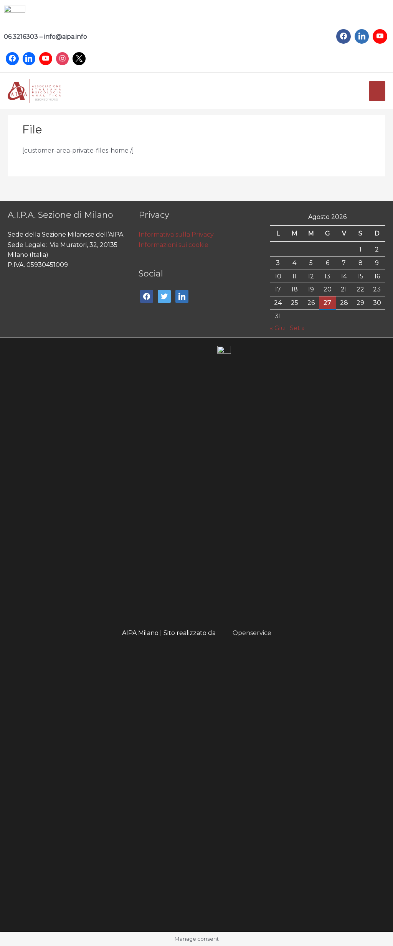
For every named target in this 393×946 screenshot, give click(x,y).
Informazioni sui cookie (173, 244)
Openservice (252, 633)
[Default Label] (362, 36)
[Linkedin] (29, 58)
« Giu (277, 328)
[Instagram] (62, 58)
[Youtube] (45, 58)
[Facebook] (12, 58)
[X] (79, 58)
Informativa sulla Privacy (176, 234)
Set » (297, 328)
